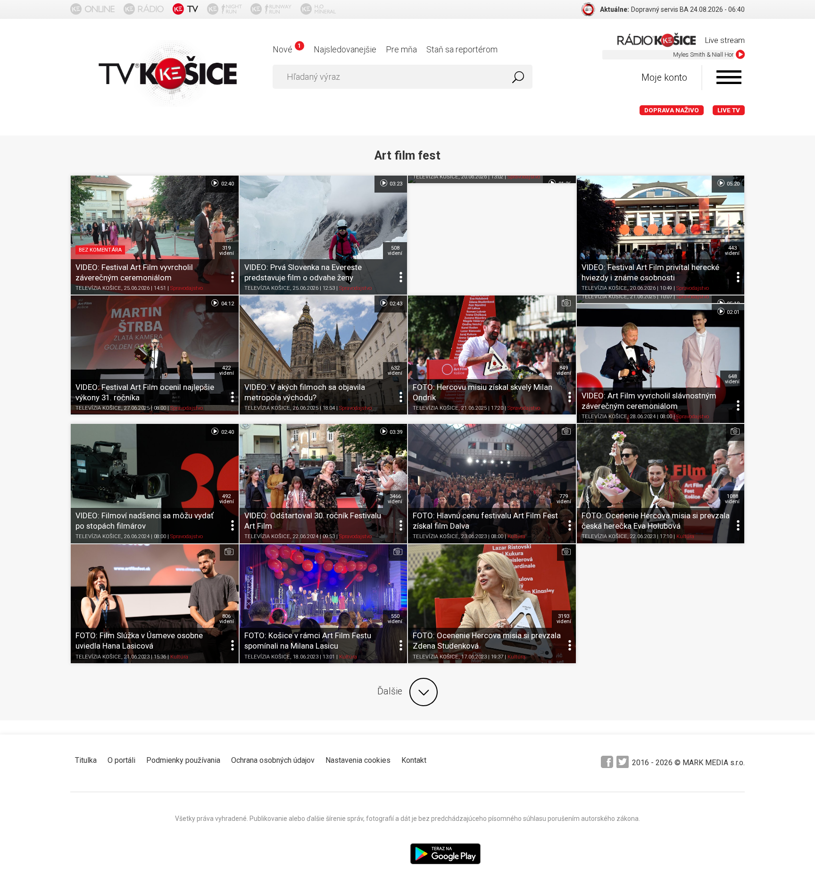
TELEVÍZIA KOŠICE (98, 288)
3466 (395, 499)
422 (226, 370)
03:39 (395, 432)
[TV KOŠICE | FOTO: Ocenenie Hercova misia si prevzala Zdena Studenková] (492, 603)
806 (226, 619)
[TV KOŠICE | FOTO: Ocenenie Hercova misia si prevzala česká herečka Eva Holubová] (661, 483)
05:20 (732, 184)
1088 (732, 499)
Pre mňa (401, 49)
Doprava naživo (671, 110)
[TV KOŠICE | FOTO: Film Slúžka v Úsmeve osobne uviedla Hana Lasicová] (155, 603)
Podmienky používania (183, 760)
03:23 (395, 184)
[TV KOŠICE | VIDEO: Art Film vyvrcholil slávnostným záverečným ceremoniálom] (661, 363)
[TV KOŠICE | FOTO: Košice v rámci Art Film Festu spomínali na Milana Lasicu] (324, 603)
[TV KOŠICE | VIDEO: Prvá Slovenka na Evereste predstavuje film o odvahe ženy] (324, 235)
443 (732, 250)
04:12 (227, 304)
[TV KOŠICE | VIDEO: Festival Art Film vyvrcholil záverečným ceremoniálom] (155, 235)
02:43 (395, 304)
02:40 (227, 184)
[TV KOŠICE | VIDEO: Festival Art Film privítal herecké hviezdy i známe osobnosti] (661, 235)
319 (226, 250)
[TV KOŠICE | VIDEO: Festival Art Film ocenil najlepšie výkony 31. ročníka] (155, 355)
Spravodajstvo (186, 288)
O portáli (121, 760)
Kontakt (413, 760)
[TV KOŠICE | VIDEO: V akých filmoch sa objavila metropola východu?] (324, 355)
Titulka (86, 760)
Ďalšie (389, 691)
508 (395, 250)
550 (395, 619)
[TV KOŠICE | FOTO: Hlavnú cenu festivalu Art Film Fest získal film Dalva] (492, 483)
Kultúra (516, 537)
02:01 (732, 312)
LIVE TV (728, 110)
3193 (564, 619)
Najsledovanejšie (345, 49)
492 (226, 499)
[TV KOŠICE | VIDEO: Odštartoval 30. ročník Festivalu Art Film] (324, 483)
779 (564, 499)
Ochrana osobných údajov (273, 760)
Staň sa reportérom (462, 49)
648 (732, 379)
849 (564, 370)
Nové (286, 49)
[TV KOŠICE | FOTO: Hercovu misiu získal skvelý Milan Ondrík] (492, 355)
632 (395, 370)
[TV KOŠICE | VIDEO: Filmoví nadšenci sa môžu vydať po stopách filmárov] (155, 483)
